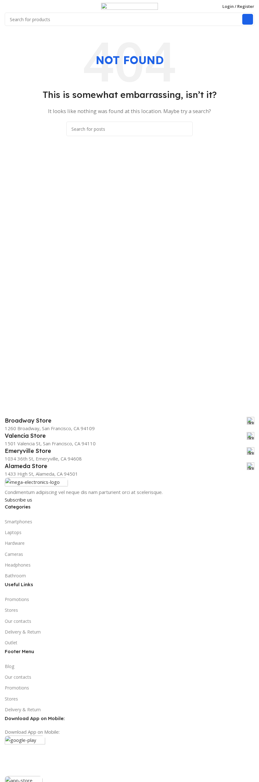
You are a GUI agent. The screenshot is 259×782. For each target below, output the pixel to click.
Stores (11, 610)
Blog (9, 666)
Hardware (15, 543)
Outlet (11, 643)
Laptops (13, 532)
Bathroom (15, 576)
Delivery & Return (23, 632)
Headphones (18, 565)
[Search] (247, 19)
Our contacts (18, 621)
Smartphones (18, 522)
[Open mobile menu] (7, 6)
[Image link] (36, 482)
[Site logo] (129, 6)
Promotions (17, 599)
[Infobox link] (129, 420)
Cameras (14, 554)
